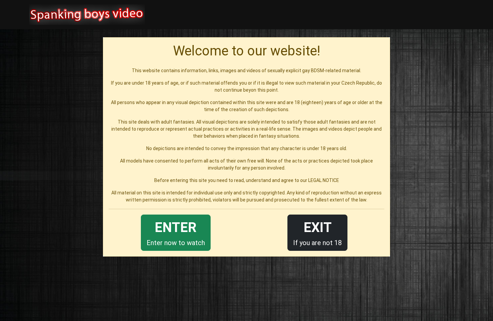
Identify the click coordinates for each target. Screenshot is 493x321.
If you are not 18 (317, 233)
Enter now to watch (176, 233)
